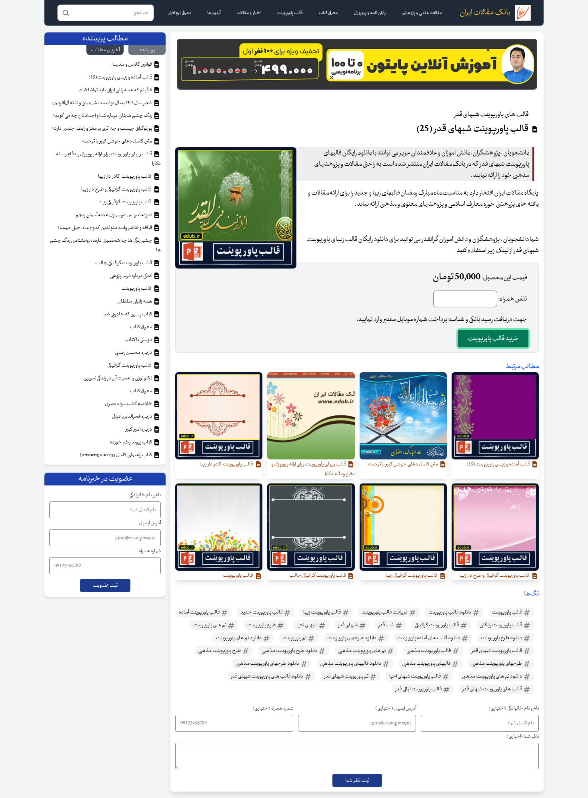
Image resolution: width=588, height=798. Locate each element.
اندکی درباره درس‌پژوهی (131, 275)
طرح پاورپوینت (261, 625)
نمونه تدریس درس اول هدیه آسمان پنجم (114, 215)
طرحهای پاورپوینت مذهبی (497, 663)
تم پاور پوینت (294, 638)
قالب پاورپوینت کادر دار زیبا (125, 176)
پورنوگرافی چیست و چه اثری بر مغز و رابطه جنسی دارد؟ (102, 128)
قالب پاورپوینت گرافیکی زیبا (126, 202)
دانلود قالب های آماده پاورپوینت (429, 638)
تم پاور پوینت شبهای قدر (346, 676)
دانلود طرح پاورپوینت (502, 638)
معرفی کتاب (141, 327)
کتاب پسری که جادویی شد (128, 314)
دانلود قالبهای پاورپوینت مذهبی (351, 663)
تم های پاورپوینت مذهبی (362, 650)
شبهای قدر (348, 625)
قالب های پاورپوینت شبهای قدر (492, 689)
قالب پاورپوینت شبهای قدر (497, 650)
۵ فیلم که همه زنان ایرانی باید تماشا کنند (116, 90)
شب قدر (386, 625)
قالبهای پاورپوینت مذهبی (426, 663)
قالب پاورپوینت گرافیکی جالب (124, 263)
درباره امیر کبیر (139, 429)
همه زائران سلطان (135, 301)
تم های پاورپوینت (210, 625)
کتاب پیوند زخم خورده (131, 442)
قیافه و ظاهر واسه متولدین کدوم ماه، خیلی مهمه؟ (105, 227)
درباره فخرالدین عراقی (132, 416)
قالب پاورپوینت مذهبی (429, 650)
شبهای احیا (307, 625)
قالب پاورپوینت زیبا (322, 612)
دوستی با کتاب (139, 339)
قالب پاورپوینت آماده (199, 612)
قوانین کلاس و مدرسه (132, 64)
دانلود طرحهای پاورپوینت (352, 638)
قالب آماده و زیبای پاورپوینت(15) (120, 77)
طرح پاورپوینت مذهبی (220, 650)
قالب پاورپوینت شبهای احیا (415, 676)
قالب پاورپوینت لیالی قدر (418, 689)
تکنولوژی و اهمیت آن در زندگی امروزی (118, 378)
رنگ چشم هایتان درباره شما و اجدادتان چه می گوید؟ (103, 115)
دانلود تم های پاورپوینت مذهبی (492, 676)
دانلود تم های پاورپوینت (239, 638)
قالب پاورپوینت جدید (261, 612)
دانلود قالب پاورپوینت (450, 612)
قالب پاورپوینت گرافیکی (437, 625)
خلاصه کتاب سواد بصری (129, 403)
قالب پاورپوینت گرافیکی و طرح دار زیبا (117, 189)
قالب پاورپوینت (507, 612)
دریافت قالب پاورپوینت (385, 612)
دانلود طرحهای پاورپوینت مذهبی (268, 663)
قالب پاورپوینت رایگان (501, 625)
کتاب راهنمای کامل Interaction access (116, 455)
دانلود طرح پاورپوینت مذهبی (290, 650)
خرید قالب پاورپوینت (493, 338)
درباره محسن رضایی (134, 352)
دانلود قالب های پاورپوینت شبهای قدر (267, 676)
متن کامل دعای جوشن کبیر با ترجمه (117, 141)
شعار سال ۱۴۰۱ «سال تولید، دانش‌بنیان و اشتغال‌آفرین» (102, 102)
